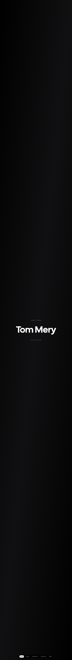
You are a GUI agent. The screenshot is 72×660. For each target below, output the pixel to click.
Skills (50, 656)
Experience (35, 656)
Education (43, 656)
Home (21, 656)
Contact (39, 320)
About (27, 656)
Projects (33, 320)
